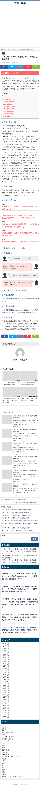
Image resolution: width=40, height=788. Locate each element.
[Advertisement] (20, 27)
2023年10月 (6, 655)
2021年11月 (5, 706)
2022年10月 (6, 681)
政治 (3, 747)
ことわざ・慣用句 (8, 736)
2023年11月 (5, 652)
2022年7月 (5, 688)
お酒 (3, 734)
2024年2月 (5, 646)
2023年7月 (5, 661)
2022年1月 (5, 701)
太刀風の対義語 (8, 113)
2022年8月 (5, 686)
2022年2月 (5, 699)
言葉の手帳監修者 (20, 360)
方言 (3, 725)
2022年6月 (5, 690)
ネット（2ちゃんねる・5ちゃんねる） (14, 776)
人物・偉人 (5, 754)
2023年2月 (5, 672)
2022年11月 (5, 679)
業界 (3, 745)
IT (2, 765)
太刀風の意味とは (9, 101)
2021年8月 (5, 712)
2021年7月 (5, 714)
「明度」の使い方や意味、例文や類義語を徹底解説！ (19, 549)
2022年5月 (5, 692)
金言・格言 (5, 750)
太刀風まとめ (8, 116)
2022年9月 (5, 683)
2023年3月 (5, 670)
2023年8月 (5, 659)
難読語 (4, 759)
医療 (3, 770)
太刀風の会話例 (8, 109)
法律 (3, 772)
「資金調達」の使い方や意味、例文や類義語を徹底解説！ (15, 499)
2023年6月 (5, 664)
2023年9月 (5, 657)
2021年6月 (5, 717)
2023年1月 (5, 675)
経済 (3, 743)
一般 (3, 53)
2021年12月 (6, 703)
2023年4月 (5, 668)
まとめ (4, 730)
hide (3, 95)
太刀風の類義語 (8, 111)
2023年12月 (6, 650)
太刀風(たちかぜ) (8, 99)
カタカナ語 (5, 741)
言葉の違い (5, 752)
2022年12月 (6, 677)
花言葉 (4, 728)
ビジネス (5, 767)
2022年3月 (5, 697)
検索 (3, 535)
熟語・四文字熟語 (8, 732)
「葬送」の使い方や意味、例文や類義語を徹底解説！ (19, 560)
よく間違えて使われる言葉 (11, 756)
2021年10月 (6, 708)
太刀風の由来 (8, 104)
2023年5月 (5, 666)
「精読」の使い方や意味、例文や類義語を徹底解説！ (19, 562)
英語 (3, 763)
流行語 (4, 774)
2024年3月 (5, 644)
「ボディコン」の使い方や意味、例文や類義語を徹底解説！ (24, 502)
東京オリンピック (8, 739)
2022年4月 (5, 695)
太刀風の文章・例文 (10, 106)
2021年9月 (5, 710)
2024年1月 (5, 648)
